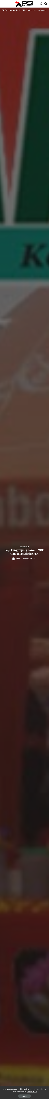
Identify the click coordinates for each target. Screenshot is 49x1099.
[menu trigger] (4, 4)
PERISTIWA (24, 547)
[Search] (45, 4)
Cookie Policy (32, 1092)
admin (18, 558)
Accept (24, 1096)
